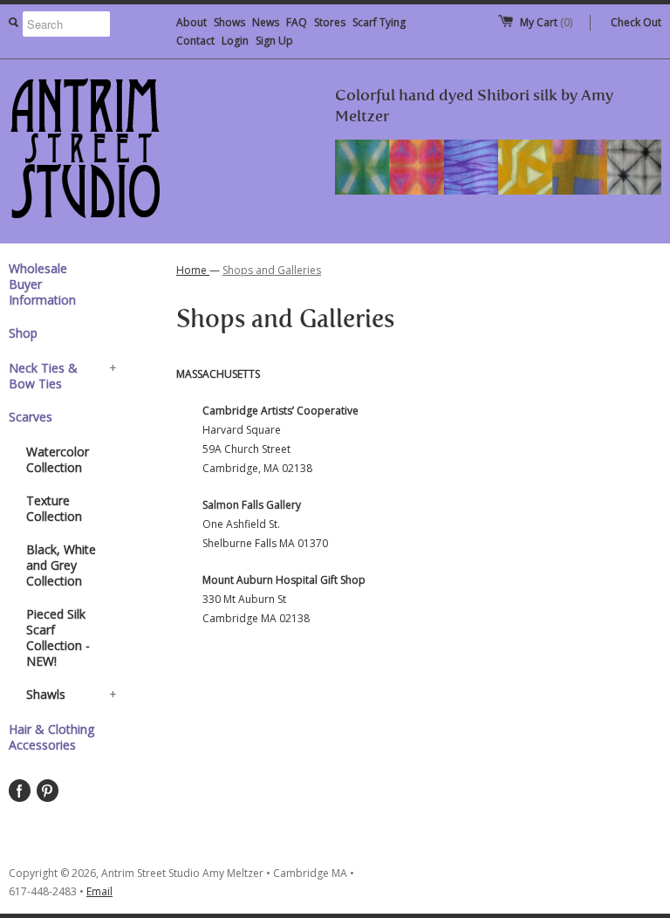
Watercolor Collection (57, 459)
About (191, 22)
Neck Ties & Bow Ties (63, 376)
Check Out (636, 22)
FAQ (296, 22)
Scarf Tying (379, 22)
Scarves (30, 416)
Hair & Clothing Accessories (51, 737)
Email (99, 891)
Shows (229, 22)
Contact (195, 40)
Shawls (71, 694)
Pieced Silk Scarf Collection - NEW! (58, 637)
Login (235, 40)
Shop (23, 333)
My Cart (546, 22)
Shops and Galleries (271, 270)
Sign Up (274, 40)
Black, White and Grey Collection (61, 565)
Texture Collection (54, 508)
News (265, 22)
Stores (329, 22)
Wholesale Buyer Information (42, 284)
